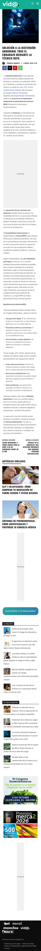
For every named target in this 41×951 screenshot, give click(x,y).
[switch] (32, 477)
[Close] (36, 432)
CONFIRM (13, 516)
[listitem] (20, 472)
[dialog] (20, 475)
